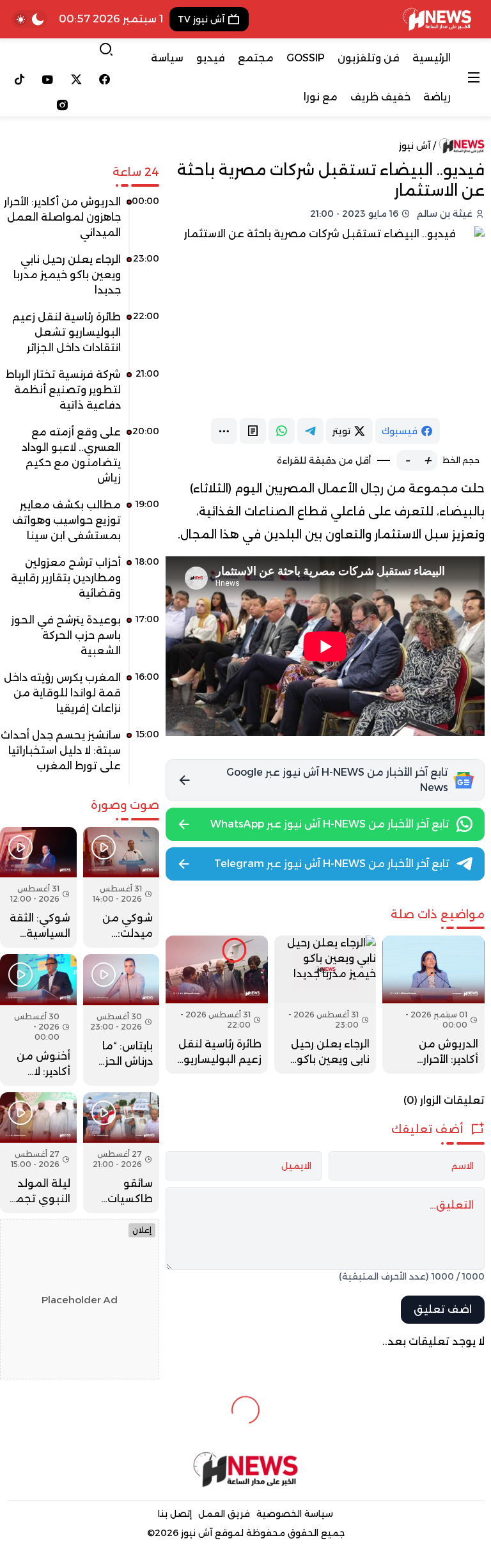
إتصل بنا (175, 1513)
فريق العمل (224, 1513)
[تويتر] (76, 79)
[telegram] (310, 431)
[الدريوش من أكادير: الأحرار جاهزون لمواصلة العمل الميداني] (433, 1005)
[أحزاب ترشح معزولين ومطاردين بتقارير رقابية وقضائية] (79, 582)
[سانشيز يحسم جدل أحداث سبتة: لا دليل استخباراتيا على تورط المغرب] (79, 755)
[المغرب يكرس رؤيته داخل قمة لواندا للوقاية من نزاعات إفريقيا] (79, 697)
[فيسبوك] (105, 79)
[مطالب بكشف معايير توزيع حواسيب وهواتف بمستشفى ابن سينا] (79, 525)
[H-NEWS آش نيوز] (437, 19)
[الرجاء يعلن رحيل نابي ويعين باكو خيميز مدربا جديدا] (325, 1005)
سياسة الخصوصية (294, 1513)
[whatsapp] (282, 431)
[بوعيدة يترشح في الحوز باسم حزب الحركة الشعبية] (79, 640)
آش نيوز (414, 146)
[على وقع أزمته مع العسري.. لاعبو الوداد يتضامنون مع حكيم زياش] (79, 459)
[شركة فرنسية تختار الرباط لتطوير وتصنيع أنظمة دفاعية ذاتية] (79, 394)
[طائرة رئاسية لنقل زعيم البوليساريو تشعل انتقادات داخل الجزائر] (217, 1005)
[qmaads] (245, 1469)
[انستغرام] (62, 104)
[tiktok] (19, 79)
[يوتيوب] (48, 79)
